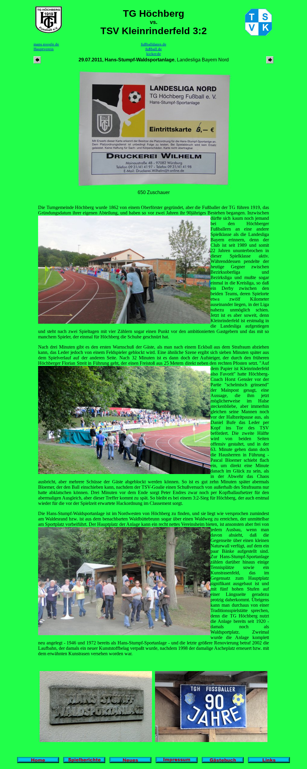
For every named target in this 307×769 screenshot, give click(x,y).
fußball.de (153, 49)
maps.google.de (46, 44)
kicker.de (153, 54)
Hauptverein (44, 49)
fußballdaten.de (153, 44)
